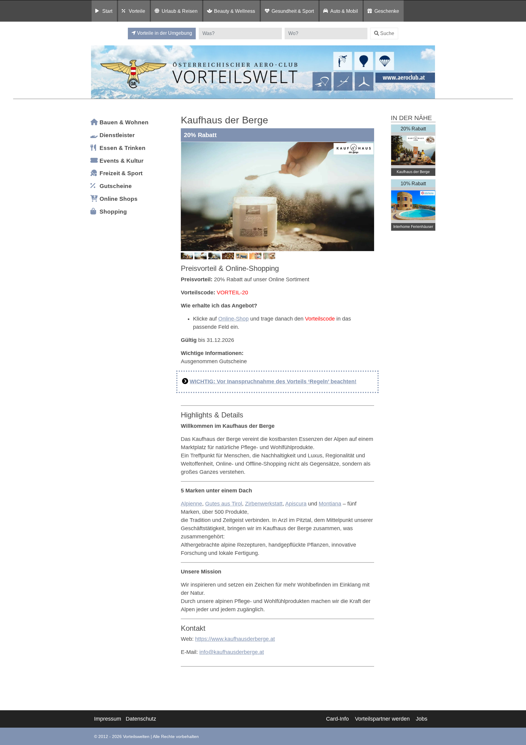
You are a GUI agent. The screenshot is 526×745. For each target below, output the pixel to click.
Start (107, 11)
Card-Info (337, 719)
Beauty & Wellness (234, 11)
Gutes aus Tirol (223, 504)
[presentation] (186, 196)
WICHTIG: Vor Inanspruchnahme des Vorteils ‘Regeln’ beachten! (273, 381)
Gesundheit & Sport (293, 11)
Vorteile (137, 11)
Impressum (107, 719)
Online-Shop (233, 319)
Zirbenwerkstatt (263, 504)
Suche (387, 33)
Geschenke (386, 11)
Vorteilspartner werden (382, 719)
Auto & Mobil (344, 11)
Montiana (330, 504)
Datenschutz (141, 719)
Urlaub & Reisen (180, 11)
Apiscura (296, 504)
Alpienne (191, 504)
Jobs (421, 719)
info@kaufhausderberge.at (231, 652)
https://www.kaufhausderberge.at (235, 639)
